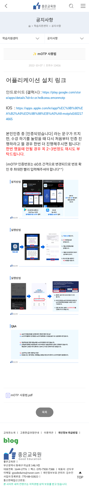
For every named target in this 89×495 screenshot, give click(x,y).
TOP (80, 477)
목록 (44, 412)
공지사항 (56, 26)
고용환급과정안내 (29, 432)
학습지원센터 (41, 26)
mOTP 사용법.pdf (21, 395)
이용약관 (48, 432)
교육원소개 (9, 432)
